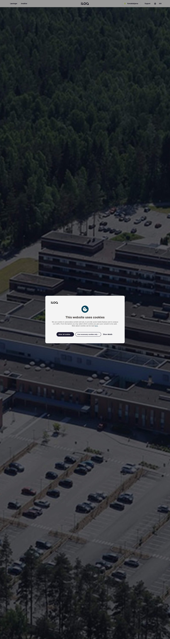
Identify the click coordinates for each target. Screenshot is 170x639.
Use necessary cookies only (87, 334)
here (96, 326)
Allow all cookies (64, 334)
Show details (107, 334)
